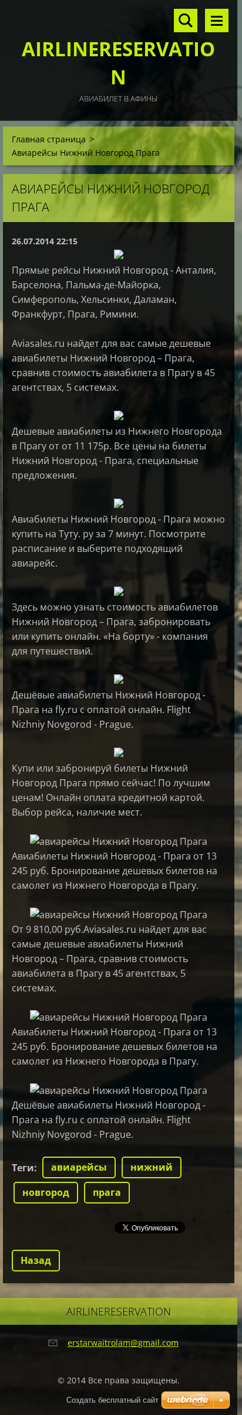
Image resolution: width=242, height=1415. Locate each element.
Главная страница (49, 139)
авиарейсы (79, 1167)
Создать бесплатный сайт (112, 1400)
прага (107, 1192)
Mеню (216, 20)
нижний (151, 1167)
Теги (23, 1167)
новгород (45, 1192)
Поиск (185, 20)
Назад (36, 1260)
